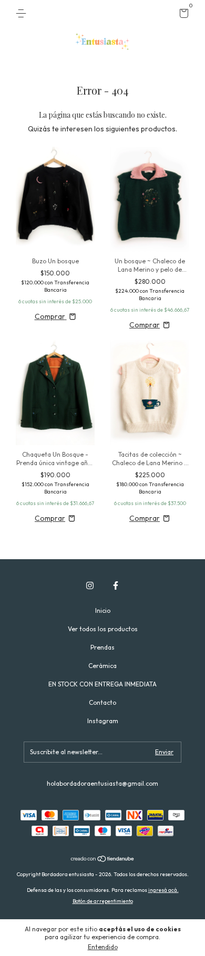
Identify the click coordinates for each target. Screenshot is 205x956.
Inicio (102, 610)
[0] (182, 15)
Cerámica (102, 666)
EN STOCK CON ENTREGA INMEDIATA (102, 684)
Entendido (103, 947)
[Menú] (23, 13)
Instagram (102, 721)
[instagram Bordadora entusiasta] (90, 585)
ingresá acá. (163, 890)
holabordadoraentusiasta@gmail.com (102, 783)
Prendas (102, 647)
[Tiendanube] (103, 860)
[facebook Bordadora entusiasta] (115, 585)
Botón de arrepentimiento (103, 901)
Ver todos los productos (103, 629)
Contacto (102, 702)
